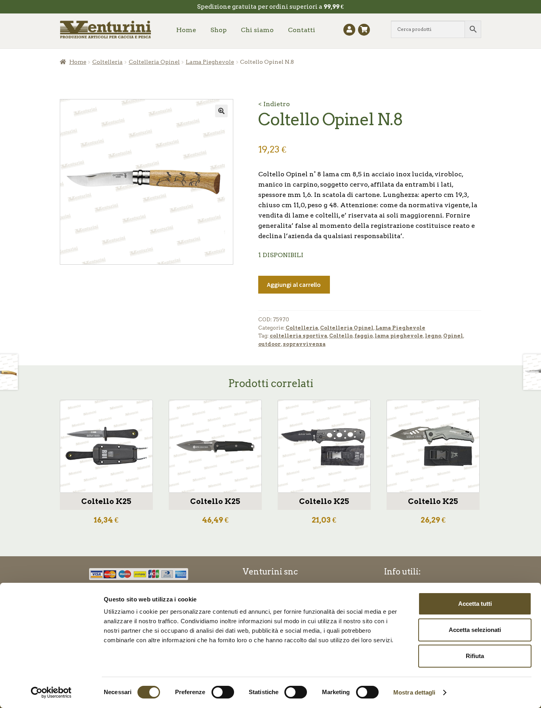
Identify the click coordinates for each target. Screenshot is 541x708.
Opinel (453, 336)
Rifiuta (475, 656)
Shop (218, 30)
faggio (363, 336)
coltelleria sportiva (298, 336)
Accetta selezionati (475, 629)
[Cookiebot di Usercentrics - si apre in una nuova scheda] (51, 692)
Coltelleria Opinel (154, 62)
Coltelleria (107, 62)
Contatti (301, 30)
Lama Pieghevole (210, 62)
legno (433, 336)
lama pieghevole (399, 336)
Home (186, 30)
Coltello (340, 336)
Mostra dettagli (414, 692)
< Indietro (274, 104)
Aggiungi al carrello (294, 284)
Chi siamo (257, 30)
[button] (221, 111)
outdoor (269, 344)
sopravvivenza (304, 344)
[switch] (222, 692)
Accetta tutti (475, 603)
